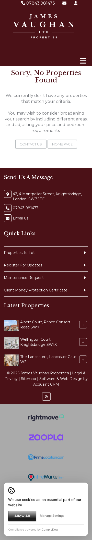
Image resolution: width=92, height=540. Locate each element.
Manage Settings (52, 516)
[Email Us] (64, 3)
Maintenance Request (24, 277)
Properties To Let (19, 252)
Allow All (22, 516)
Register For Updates (23, 265)
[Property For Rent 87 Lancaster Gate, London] (11, 360)
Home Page (62, 144)
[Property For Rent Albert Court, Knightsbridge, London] (11, 325)
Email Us (20, 218)
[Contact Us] (75, 3)
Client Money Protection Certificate (35, 290)
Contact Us (31, 144)
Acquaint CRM (46, 384)
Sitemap (28, 378)
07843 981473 (40, 3)
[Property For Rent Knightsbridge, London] (11, 342)
